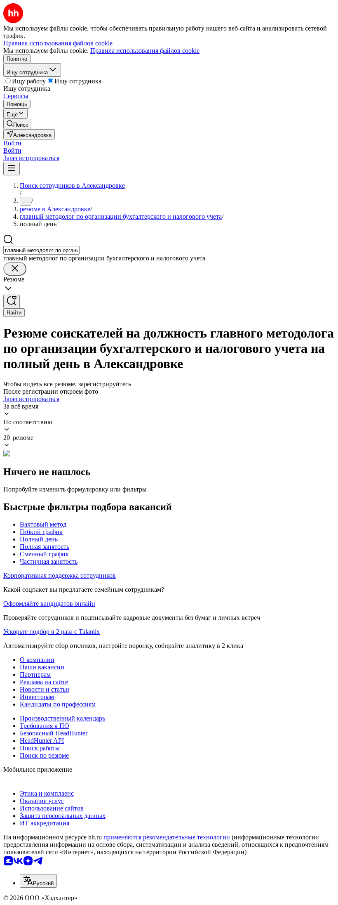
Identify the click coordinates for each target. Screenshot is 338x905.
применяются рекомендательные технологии (166, 837)
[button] (12, 143)
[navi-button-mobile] (11, 168)
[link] (17, 124)
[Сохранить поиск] (11, 301)
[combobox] (41, 250)
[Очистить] (14, 269)
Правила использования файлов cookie (145, 50)
